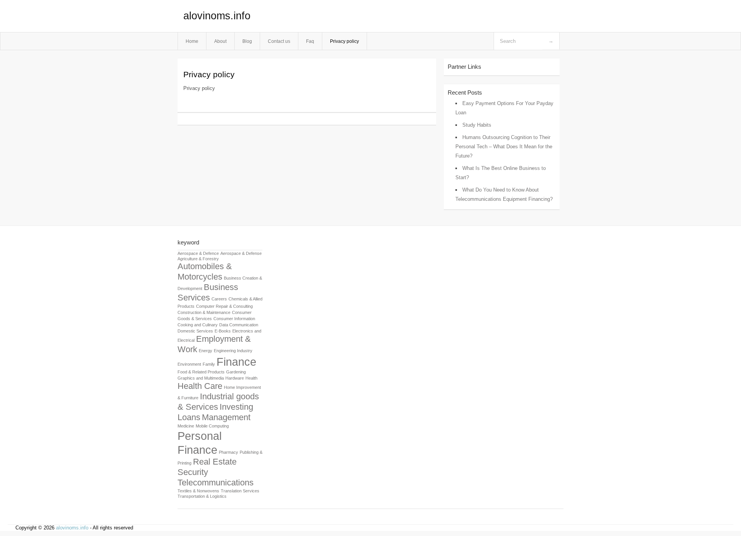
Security (193, 472)
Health (251, 378)
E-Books (223, 331)
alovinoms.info (216, 16)
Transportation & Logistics (202, 496)
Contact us (279, 41)
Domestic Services (195, 331)
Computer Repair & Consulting (224, 306)
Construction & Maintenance (204, 312)
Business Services (208, 292)
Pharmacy (228, 452)
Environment (189, 364)
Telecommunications (216, 482)
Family (209, 364)
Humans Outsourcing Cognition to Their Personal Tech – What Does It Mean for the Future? (503, 146)
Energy (205, 350)
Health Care (200, 386)
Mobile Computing (212, 426)
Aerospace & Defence (198, 253)
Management (226, 417)
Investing (236, 407)
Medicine (186, 426)
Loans (189, 417)
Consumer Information (234, 318)
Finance (236, 361)
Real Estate (215, 461)
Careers (219, 299)
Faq (310, 41)
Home (192, 41)
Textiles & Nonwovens (198, 491)
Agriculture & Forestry (198, 258)
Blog (247, 41)
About (220, 41)
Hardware (234, 378)
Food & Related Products (201, 372)
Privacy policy (344, 41)
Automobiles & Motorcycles (205, 271)
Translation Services (240, 491)
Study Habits (476, 125)
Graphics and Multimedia (201, 378)
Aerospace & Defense (241, 253)
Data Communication (238, 324)
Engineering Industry (233, 350)
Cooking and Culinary (198, 324)
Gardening (236, 372)
